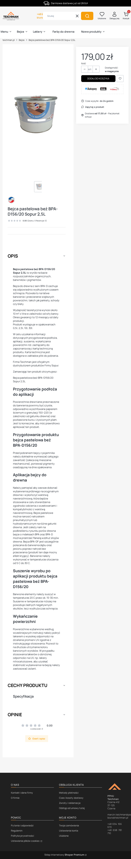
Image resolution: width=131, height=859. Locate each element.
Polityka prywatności (22, 835)
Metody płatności (68, 792)
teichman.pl (9, 40)
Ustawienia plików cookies (25, 840)
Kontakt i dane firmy (22, 792)
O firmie (15, 797)
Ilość (83, 63)
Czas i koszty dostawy (71, 797)
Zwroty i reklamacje (70, 803)
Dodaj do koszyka (98, 78)
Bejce (22, 40)
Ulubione (64, 835)
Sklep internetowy (64, 854)
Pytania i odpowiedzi (22, 825)
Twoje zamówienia (69, 825)
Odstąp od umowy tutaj (72, 808)
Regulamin (16, 830)
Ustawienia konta (68, 830)
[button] (87, 16)
